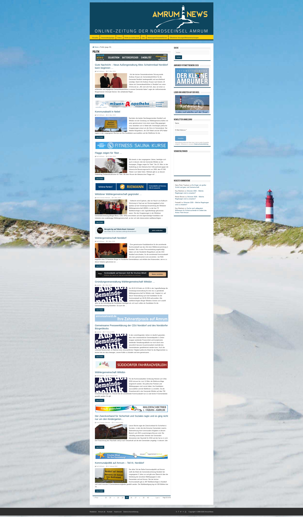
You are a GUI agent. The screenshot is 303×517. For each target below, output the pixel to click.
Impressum (118, 512)
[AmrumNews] (151, 19)
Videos (119, 38)
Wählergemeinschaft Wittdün (110, 372)
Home (96, 47)
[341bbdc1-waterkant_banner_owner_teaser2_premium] (132, 274)
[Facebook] (178, 511)
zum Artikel (99, 96)
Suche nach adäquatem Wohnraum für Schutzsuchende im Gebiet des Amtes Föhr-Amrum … (191, 210)
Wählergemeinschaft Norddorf (110, 238)
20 (110, 498)
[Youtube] (186, 511)
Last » (158, 498)
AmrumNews (209, 512)
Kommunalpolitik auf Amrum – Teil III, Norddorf (119, 463)
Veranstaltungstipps (108, 38)
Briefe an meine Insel (132, 38)
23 (118, 498)
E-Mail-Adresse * (181, 130)
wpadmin (98, 285)
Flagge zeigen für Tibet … (108, 153)
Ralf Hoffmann (100, 71)
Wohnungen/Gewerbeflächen (157, 38)
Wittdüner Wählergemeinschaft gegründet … (118, 194)
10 (106, 498)
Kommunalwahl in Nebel (107, 111)
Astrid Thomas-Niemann (103, 197)
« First (96, 498)
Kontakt (109, 512)
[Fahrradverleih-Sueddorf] (132, 365)
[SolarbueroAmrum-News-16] (132, 57)
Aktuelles (95, 38)
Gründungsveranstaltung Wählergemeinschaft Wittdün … (125, 281)
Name (177, 123)
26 (131, 498)
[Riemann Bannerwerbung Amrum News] (132, 187)
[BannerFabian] (132, 408)
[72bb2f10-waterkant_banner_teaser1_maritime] (132, 230)
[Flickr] (183, 511)
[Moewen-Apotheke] (132, 104)
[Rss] (176, 511)
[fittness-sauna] (132, 145)
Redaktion (93, 512)
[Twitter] (181, 511)
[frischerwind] (132, 455)
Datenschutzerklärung (201, 144)
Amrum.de (101, 512)
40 (148, 498)
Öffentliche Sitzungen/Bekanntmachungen (184, 38)
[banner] (131, 318)
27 (135, 498)
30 (143, 498)
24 (122, 498)
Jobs (143, 38)
